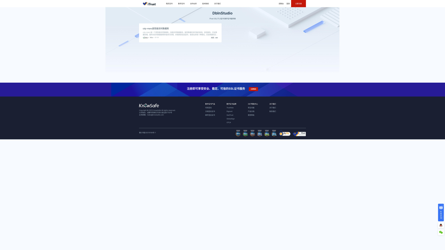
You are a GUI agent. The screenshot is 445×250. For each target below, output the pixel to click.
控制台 (281, 4)
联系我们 (272, 111)
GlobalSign (231, 119)
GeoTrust (230, 115)
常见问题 (251, 108)
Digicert (229, 111)
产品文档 (251, 111)
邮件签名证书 (210, 115)
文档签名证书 (210, 111)
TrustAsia (230, 108)
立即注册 (298, 4)
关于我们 (217, 4)
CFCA (229, 122)
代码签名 (208, 108)
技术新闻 (205, 4)
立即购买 (253, 89)
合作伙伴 (193, 4)
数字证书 (181, 4)
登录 (288, 4)
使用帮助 (251, 115)
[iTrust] (299, 136)
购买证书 (169, 4)
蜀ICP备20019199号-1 (147, 133)
